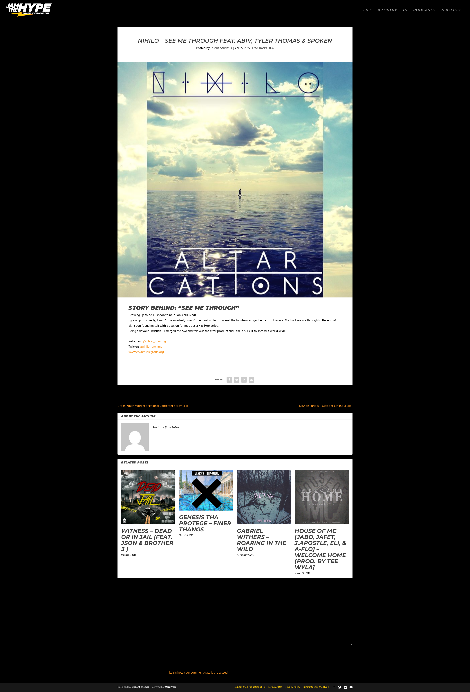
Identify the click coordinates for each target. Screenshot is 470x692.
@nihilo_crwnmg (154, 341)
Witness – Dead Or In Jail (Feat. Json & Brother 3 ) (147, 539)
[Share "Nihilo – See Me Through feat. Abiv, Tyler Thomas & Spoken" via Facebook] (229, 380)
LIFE (367, 10)
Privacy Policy (292, 687)
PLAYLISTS (451, 10)
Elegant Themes (140, 687)
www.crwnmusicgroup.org (146, 352)
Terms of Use (275, 687)
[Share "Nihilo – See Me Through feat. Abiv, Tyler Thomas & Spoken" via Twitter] (236, 380)
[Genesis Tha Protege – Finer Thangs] (206, 490)
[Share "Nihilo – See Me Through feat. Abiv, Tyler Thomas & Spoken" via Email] (251, 380)
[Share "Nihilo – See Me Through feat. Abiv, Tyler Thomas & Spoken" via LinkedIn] (244, 380)
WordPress (170, 687)
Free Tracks (259, 48)
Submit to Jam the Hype (316, 687)
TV (405, 10)
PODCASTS (424, 10)
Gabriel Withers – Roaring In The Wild (261, 539)
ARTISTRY (387, 10)
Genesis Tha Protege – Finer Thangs (205, 523)
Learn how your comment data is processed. (198, 672)
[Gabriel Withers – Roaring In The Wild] (264, 497)
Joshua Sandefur (221, 48)
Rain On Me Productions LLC (249, 687)
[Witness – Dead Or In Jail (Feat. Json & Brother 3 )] (148, 497)
